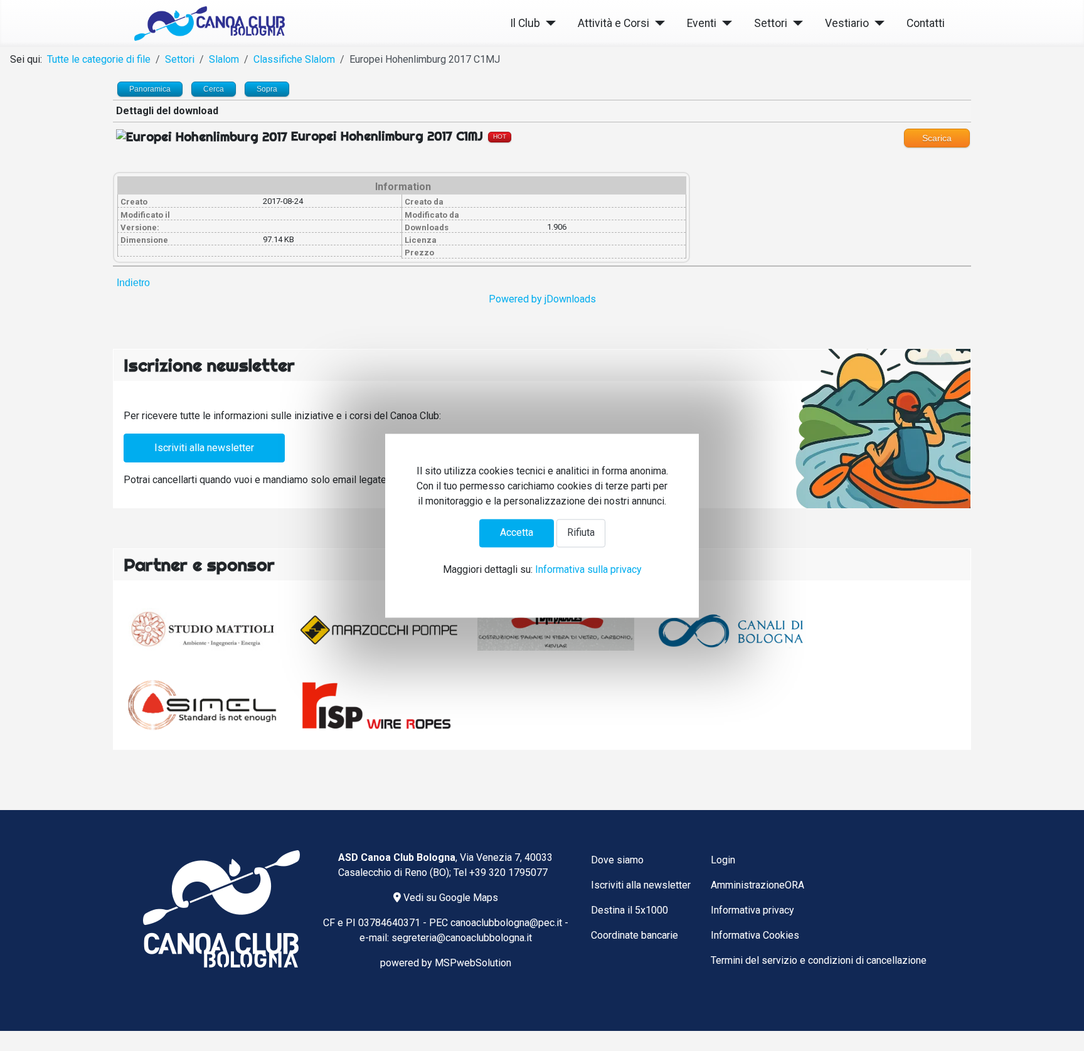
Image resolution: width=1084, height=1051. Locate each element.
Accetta (516, 533)
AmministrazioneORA (757, 885)
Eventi (701, 23)
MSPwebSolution (473, 963)
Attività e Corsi (613, 23)
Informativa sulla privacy (588, 569)
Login (723, 860)
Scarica (937, 138)
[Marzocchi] (378, 630)
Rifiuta (581, 533)
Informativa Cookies (755, 935)
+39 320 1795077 (508, 872)
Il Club (525, 23)
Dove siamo (617, 860)
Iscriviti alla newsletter (204, 448)
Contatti (925, 23)
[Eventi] (724, 23)
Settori (770, 23)
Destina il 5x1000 (629, 910)
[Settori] (795, 23)
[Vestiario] (877, 23)
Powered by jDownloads (542, 299)
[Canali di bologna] (732, 630)
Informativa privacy (752, 910)
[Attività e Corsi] (657, 23)
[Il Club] (548, 23)
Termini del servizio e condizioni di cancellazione (819, 960)
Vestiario (847, 23)
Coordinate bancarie (634, 935)
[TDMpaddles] (555, 630)
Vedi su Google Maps (449, 898)
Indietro (133, 282)
